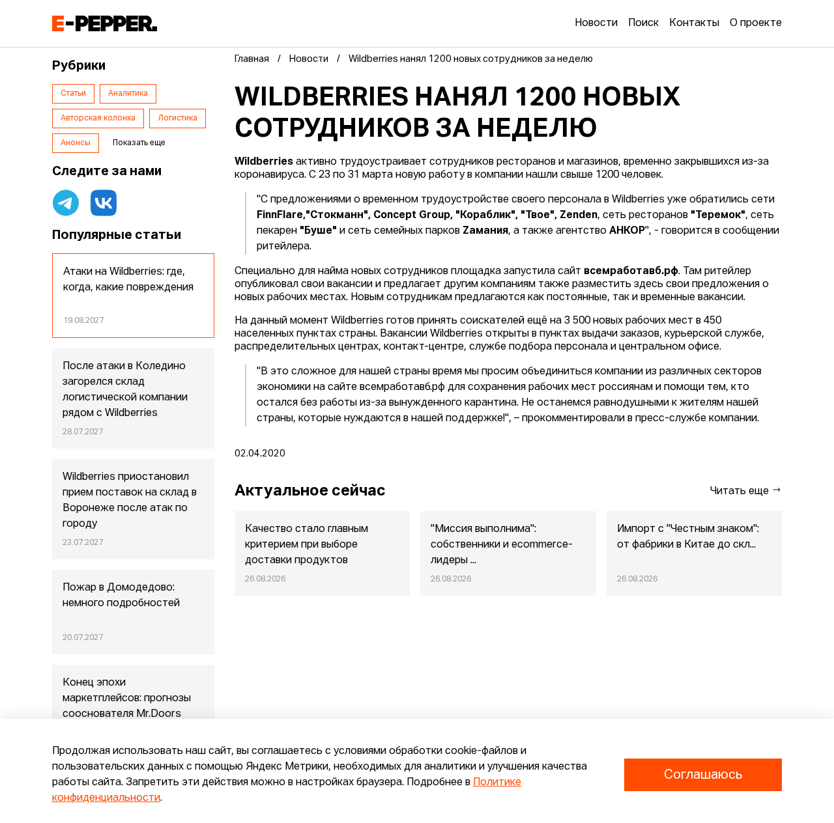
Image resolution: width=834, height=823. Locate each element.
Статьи (73, 94)
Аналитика (128, 94)
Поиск (643, 23)
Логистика (177, 118)
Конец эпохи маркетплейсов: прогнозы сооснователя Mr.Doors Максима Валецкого (127, 706)
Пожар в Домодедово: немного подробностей (121, 596)
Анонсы (76, 143)
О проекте (756, 23)
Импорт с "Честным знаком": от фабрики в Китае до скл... (688, 537)
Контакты (694, 23)
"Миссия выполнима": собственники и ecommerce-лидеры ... (502, 545)
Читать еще (740, 491)
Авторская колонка (98, 118)
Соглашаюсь (703, 774)
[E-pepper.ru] (104, 23)
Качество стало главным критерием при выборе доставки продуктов (306, 545)
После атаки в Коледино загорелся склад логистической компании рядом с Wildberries (125, 390)
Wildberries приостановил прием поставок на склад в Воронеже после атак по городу (130, 500)
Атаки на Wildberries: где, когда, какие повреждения (128, 280)
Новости (596, 23)
